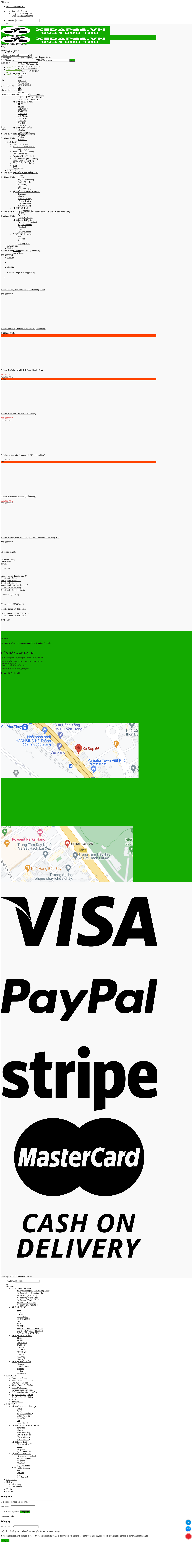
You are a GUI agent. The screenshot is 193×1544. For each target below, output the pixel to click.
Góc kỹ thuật (18, 253)
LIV (19, 87)
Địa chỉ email (7, 1526)
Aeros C (9, 67)
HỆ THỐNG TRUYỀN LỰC (24, 1406)
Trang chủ (5, 36)
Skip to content (7, 2)
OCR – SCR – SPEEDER (28, 1333)
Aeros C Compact (13, 69)
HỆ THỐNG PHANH (21, 1454)
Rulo (14, 1399)
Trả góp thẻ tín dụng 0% (22, 13)
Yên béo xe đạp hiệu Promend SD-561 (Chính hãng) (23, 455)
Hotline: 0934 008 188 (15, 7)
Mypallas (20, 1369)
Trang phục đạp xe (19, 1378)
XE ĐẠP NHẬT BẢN (22, 128)
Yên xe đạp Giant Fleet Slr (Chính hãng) (18, 134)
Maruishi (21, 130)
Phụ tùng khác (23, 1477)
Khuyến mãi (11, 1480)
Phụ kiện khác (17, 1402)
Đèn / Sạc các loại (19, 1387)
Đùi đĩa (21, 177)
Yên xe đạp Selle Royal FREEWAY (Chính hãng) (22, 370)
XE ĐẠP (11, 52)
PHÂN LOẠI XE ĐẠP (21, 1288)
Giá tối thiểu (6, 60)
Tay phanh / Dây (24, 1458)
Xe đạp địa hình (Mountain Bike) (30, 1293)
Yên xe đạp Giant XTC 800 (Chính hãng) (18, 414)
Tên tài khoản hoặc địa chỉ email (15, 1502)
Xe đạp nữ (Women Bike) (28, 64)
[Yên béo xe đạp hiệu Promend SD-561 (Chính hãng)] (20, 450)
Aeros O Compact (13, 74)
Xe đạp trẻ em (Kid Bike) (28, 71)
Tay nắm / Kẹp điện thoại (22, 1390)
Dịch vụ (10, 248)
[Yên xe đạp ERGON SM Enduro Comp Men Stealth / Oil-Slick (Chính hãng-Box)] (20, 207)
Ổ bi (18, 1475)
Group (20, 175)
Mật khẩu (6, 1507)
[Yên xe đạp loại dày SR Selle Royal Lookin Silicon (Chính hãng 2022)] (20, 533)
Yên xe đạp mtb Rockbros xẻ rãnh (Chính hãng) (21, 251)
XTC (20, 78)
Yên (18, 1470)
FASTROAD (23, 83)
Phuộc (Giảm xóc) (24, 1451)
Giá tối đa (41, 60)
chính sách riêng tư (140, 1536)
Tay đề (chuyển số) (25, 1413)
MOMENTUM (24, 85)
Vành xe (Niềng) (24, 1432)
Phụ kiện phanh (23, 1465)
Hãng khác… (22, 1359)
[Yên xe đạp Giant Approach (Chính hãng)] (40, 492)
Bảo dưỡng (16, 1484)
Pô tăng (20, 1446)
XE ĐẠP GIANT (19, 1307)
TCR (20, 90)
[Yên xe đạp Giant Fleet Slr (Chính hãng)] (40, 124)
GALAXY (21, 1347)
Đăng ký (5, 1541)
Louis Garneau (24, 132)
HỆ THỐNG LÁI (19, 1442)
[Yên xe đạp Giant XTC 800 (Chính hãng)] (40, 409)
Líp (18, 1420)
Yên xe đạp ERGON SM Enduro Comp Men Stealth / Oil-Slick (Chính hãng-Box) (35, 212)
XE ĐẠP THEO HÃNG (22, 1335)
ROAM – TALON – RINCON (31, 95)
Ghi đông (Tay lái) (25, 210)
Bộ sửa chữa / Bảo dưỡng (22, 1397)
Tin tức (9, 1489)
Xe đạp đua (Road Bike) (27, 1295)
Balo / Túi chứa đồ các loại (23, 1380)
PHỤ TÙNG (12, 170)
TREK (19, 1338)
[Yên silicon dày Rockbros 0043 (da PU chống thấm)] (20, 285)
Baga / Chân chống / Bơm (22, 1394)
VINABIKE (22, 1350)
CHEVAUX (22, 1343)
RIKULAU (22, 1352)
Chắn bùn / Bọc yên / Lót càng (24, 1392)
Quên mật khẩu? (8, 1516)
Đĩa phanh (21, 1463)
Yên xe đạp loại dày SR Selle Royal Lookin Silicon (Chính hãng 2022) (30, 538)
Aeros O (9, 72)
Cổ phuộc (22, 215)
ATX (20, 76)
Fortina (21, 137)
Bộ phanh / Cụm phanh (26, 1456)
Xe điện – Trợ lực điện (27, 69)
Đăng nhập (25, 1512)
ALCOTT (21, 1357)
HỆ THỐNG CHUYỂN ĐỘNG (25, 1425)
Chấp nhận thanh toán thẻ (22, 16)
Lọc (72, 60)
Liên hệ (9, 1491)
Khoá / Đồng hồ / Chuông (22, 1385)
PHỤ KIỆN (11, 1376)
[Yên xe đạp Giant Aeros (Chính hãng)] (40, 168)
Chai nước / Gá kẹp (20, 1383)
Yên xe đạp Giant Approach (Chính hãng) (18, 496)
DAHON (21, 1354)
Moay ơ (20, 1430)
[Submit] (7, 23)
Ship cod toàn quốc (20, 11)
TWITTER (21, 1345)
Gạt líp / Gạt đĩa (23, 1416)
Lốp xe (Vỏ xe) (23, 1437)
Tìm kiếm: (10, 20)
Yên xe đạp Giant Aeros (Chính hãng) (17, 173)
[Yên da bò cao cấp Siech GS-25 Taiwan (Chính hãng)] (40, 324)
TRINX (20, 1340)
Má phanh (21, 1461)
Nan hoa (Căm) (23, 1439)
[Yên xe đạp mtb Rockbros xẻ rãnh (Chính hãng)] (20, 246)
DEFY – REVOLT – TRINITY (30, 1331)
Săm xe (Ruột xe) (24, 1435)
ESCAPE (22, 80)
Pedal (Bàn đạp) (23, 1423)
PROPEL (22, 92)
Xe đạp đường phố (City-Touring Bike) (34, 57)
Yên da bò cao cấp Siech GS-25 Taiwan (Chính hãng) (23, 329)
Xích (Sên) (21, 1418)
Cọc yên (20, 1472)
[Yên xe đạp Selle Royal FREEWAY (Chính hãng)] (40, 365)
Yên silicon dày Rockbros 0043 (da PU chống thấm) (23, 290)
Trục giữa (21, 1428)
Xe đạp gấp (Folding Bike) (29, 66)
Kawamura (21, 1373)
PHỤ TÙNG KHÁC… (21, 1468)
